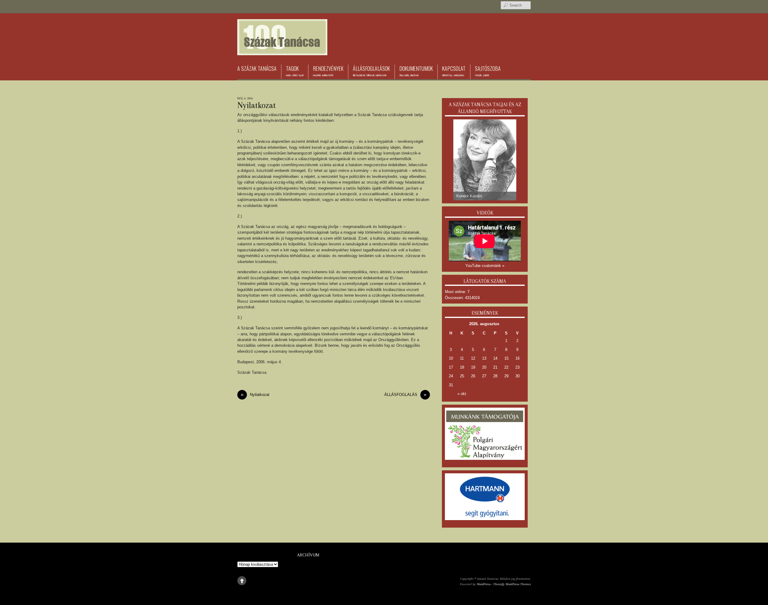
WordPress (483, 584)
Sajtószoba (488, 70)
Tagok (295, 70)
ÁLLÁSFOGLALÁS (405, 394)
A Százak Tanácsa (257, 68)
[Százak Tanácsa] (282, 46)
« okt (462, 393)
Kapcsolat (454, 70)
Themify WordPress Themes (512, 584)
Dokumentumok (416, 70)
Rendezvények (328, 70)
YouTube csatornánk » (484, 265)
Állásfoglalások (371, 70)
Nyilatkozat (256, 105)
